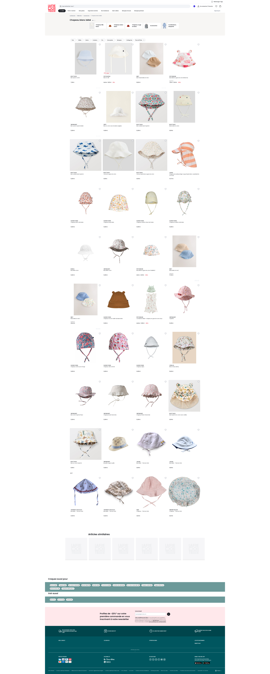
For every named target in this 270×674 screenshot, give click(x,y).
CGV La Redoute (51, 670)
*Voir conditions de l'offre (141, 617)
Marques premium (139, 10)
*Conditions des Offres (174, 670)
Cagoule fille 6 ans (159, 585)
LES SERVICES (106, 640)
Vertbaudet (69, 599)
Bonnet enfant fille (54, 588)
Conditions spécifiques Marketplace (62, 670)
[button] (220, 6)
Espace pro (217, 10)
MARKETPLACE (198, 643)
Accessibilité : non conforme (203, 670)
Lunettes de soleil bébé (118, 585)
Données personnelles (155, 670)
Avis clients (131, 670)
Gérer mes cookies (164, 670)
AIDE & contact (61, 640)
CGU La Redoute (124, 670)
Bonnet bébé (53, 585)
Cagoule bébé (62, 585)
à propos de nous (153, 640)
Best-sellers (115, 10)
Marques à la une (126, 10)
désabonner (156, 620)
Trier (73, 40)
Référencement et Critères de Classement (79, 670)
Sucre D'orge (61, 599)
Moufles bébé (96, 585)
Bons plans (82, 10)
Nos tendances (105, 10)
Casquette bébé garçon (68, 588)
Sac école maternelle (74, 585)
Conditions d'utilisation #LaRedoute (142, 670)
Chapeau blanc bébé (96, 15)
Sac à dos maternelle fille (133, 585)
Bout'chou (52, 599)
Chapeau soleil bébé (147, 585)
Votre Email (138, 611)
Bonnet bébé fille (86, 585)
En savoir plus (208, 660)
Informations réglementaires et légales (96, 670)
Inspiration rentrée (93, 10)
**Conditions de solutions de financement (188, 670)
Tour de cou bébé (106, 585)
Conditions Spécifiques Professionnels (112, 670)
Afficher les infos (135, 649)
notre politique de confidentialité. (157, 621)
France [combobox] (218, 670)
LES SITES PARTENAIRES (199, 640)
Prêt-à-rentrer (72, 10)
